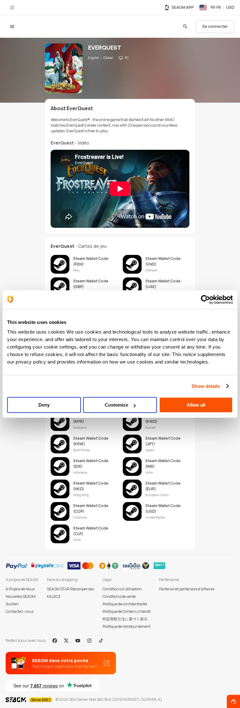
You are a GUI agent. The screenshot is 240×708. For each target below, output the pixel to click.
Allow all (196, 405)
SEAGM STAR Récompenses (70, 589)
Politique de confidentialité (124, 604)
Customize (116, 405)
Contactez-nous (19, 611)
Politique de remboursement (126, 626)
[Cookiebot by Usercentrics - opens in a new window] (205, 299)
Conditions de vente (119, 596)
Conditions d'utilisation (122, 589)
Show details (206, 386)
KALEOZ (54, 596)
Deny (44, 405)
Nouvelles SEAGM (21, 596)
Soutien (12, 604)
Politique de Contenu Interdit (126, 611)
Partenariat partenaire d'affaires (186, 589)
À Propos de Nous (20, 589)
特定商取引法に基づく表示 (125, 619)
